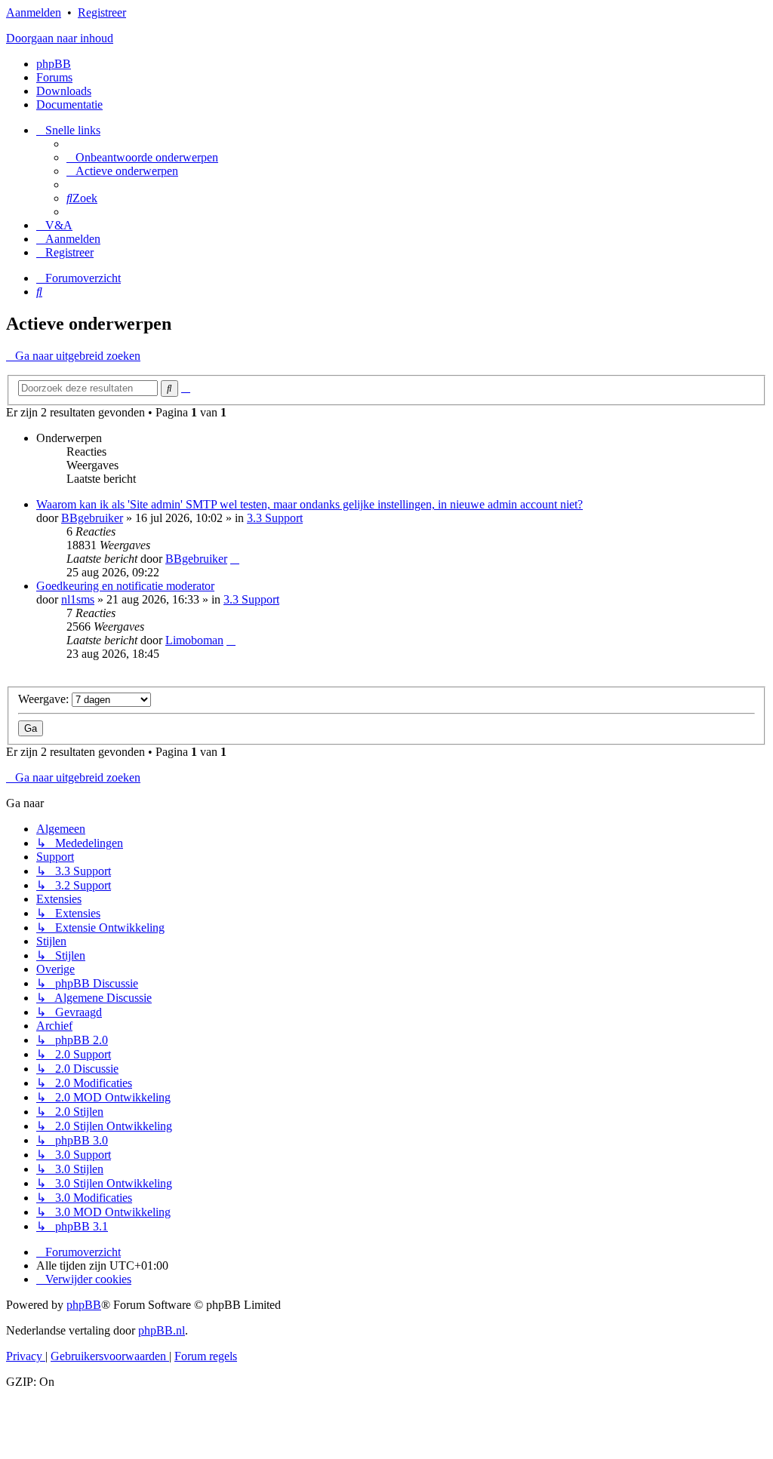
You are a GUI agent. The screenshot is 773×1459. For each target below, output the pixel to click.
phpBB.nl (161, 1330)
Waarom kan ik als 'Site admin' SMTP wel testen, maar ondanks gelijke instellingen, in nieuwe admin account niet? (309, 504)
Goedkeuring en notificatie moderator (125, 585)
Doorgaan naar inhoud (59, 38)
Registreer (102, 12)
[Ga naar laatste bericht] (234, 558)
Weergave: (45, 699)
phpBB (53, 63)
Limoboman (194, 640)
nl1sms (77, 599)
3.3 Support (275, 517)
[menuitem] (142, 157)
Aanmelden (33, 12)
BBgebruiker (92, 517)
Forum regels (205, 1356)
